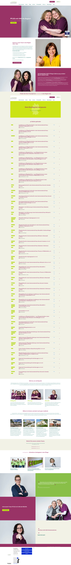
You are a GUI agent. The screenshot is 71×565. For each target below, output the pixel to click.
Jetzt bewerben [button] (13, 22)
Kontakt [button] (58, 1)
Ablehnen (27, 553)
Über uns (44, 4)
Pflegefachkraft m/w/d (34, 446)
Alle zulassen (27, 548)
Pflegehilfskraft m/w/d (34, 448)
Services (33, 4)
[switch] (18, 559)
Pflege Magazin (49, 4)
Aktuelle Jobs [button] (51, 1)
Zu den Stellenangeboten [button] (17, 62)
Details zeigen (15, 563)
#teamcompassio (21, 4)
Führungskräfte (38, 4)
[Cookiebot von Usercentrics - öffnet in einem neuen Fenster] (9, 563)
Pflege (30, 4)
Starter (26, 4)
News (54, 4)
